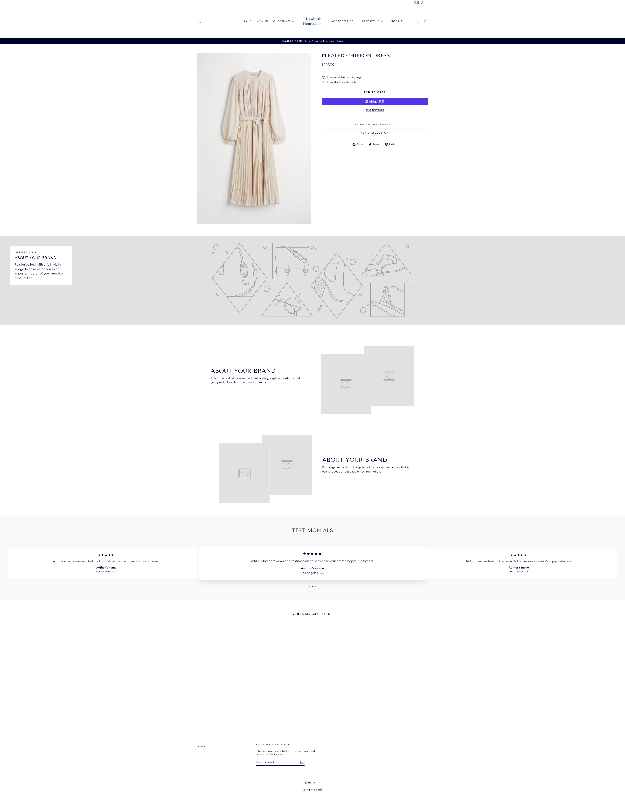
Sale (247, 21)
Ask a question (375, 132)
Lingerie (396, 21)
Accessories (343, 21)
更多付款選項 (375, 110)
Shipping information (374, 124)
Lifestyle (371, 21)
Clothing (282, 21)
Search (201, 745)
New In (262, 21)
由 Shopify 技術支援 (312, 789)
